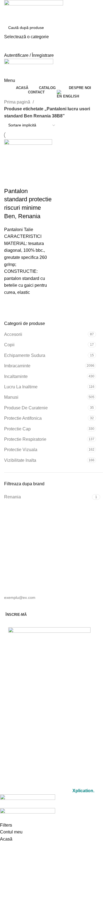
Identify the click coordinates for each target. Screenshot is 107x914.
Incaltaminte (16, 376)
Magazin (49, 711)
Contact (49, 736)
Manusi (11, 397)
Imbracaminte (17, 365)
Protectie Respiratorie (25, 439)
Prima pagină (17, 102)
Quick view (11, 303)
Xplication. (83, 790)
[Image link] (49, 642)
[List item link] (49, 675)
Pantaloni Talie (18, 229)
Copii (9, 344)
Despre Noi (49, 724)
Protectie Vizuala (20, 449)
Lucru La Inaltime (21, 386)
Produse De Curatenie (26, 408)
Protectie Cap (17, 429)
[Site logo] (33, 10)
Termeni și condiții (49, 768)
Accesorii (13, 334)
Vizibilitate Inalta (20, 460)
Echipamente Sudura (24, 355)
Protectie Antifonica (23, 418)
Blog (49, 749)
